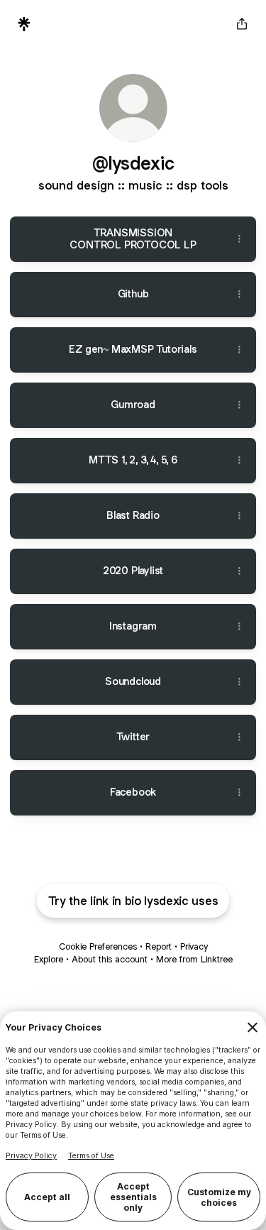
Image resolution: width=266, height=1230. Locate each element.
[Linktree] (24, 24)
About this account (110, 959)
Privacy (194, 946)
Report (158, 946)
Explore (48, 959)
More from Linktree (194, 959)
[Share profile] (242, 24)
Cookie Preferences (98, 946)
